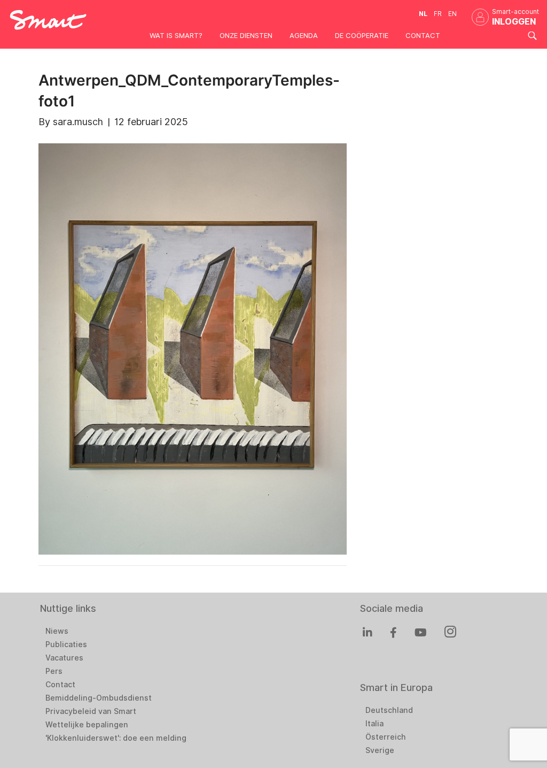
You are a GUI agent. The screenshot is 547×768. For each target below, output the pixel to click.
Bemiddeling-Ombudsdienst (98, 698)
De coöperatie (361, 35)
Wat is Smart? (176, 35)
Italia (374, 723)
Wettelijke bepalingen (86, 724)
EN (452, 14)
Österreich (385, 737)
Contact (422, 35)
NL (423, 14)
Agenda (304, 35)
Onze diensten (246, 35)
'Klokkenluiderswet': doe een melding (115, 738)
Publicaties (66, 644)
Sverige (379, 750)
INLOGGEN (514, 22)
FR (438, 14)
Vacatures (64, 658)
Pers (53, 671)
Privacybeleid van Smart (90, 711)
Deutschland (389, 710)
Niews (56, 631)
